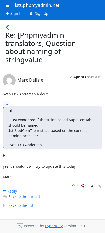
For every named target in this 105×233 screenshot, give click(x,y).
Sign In (16, 13)
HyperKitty (54, 225)
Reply (11, 191)
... (6, 103)
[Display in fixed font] (92, 186)
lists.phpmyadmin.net (36, 5)
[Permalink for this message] (99, 186)
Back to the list (20, 205)
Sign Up (41, 13)
